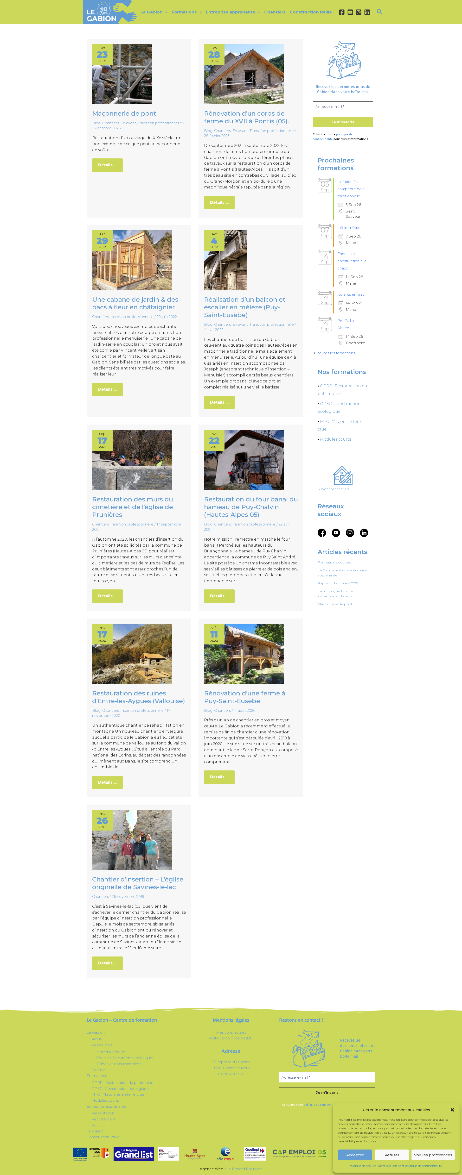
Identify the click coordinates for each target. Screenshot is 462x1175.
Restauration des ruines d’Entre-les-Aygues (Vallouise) (138, 697)
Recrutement (103, 1119)
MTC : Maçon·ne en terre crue (117, 1094)
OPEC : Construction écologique (120, 1088)
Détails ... (110, 162)
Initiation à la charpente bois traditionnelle (350, 188)
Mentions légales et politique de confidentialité (410, 1166)
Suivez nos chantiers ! (334, 489)
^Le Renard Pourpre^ (243, 1169)
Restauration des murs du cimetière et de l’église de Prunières (132, 507)
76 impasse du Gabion (231, 1062)
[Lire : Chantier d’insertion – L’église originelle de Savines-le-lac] (132, 840)
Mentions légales (231, 1032)
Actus (96, 1039)
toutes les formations (336, 353)
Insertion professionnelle (132, 316)
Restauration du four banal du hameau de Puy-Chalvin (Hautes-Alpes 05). (251, 507)
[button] (452, 1109)
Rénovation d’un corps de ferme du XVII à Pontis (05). (246, 117)
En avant (128, 123)
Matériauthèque (110, 1052)
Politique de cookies (362, 1166)
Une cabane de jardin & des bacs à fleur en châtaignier (135, 303)
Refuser (392, 1155)
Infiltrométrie (348, 227)
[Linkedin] (367, 12)
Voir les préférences (433, 1155)
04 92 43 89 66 (231, 1074)
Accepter (355, 1155)
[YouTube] (350, 12)
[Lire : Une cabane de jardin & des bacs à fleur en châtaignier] (132, 260)
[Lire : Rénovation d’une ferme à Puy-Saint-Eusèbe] (244, 653)
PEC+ (96, 1125)
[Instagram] (359, 12)
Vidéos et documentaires (118, 1064)
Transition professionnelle (160, 123)
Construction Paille (103, 1137)
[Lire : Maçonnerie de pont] (122, 73)
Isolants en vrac (351, 294)
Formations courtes (334, 562)
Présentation (102, 1113)
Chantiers (110, 123)
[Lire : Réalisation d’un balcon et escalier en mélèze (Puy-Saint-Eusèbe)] (225, 260)
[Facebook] (342, 12)
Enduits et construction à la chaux (351, 260)
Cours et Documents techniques (125, 1058)
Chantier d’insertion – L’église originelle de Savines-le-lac (137, 883)
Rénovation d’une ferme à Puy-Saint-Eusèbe (244, 697)
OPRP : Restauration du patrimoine (122, 1082)
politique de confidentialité (321, 1104)
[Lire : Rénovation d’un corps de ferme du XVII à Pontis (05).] (244, 73)
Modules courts (335, 439)
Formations (97, 1075)
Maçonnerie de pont (124, 113)
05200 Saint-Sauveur (231, 1068)
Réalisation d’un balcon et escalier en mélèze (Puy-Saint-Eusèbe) (244, 307)
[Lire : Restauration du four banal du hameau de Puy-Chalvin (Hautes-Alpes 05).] (244, 459)
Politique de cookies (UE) (231, 1038)
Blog (96, 123)
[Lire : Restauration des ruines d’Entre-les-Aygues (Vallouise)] (132, 653)
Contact (98, 1070)
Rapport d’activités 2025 (338, 583)
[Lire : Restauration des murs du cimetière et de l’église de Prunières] (132, 459)
